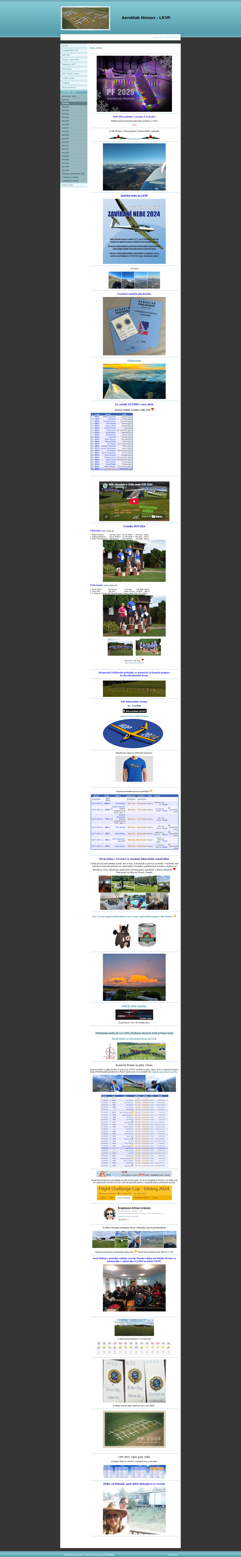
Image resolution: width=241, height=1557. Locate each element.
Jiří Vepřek (111, 444)
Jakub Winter (110, 462)
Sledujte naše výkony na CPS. (164, 1072)
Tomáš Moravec (109, 421)
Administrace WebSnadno (73, 1555)
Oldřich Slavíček (109, 417)
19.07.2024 (96, 803)
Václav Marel (110, 426)
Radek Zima (111, 469)
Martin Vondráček (109, 453)
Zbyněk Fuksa (110, 428)
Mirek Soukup (110, 455)
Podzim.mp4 (134, 360)
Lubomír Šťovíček (109, 446)
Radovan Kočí (110, 457)
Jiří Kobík (112, 419)
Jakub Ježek (111, 460)
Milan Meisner (110, 466)
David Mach (120, 803)
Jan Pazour (111, 451)
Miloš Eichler (111, 435)
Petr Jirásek (111, 423)
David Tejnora (110, 439)
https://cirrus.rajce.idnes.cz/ (134, 663)
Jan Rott (112, 437)
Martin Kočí (111, 430)
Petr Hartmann (118, 839)
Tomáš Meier (110, 432)
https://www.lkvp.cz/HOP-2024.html (134, 716)
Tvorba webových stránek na (99, 1555)
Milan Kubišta (110, 441)
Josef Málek (111, 464)
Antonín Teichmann (108, 448)
